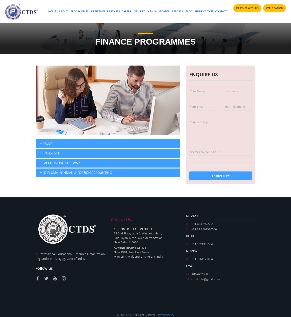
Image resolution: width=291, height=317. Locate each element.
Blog (188, 11)
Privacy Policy (166, 315)
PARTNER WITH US (247, 8)
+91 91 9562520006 (204, 229)
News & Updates (158, 11)
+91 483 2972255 (202, 224)
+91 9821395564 (202, 244)
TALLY (47, 143)
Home (52, 11)
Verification (274, 8)
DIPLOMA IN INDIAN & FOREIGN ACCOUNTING (77, 173)
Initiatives (98, 11)
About (63, 11)
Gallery (139, 11)
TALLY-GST (51, 153)
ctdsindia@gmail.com (205, 279)
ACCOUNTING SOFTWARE (62, 163)
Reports (177, 11)
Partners (113, 11)
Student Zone (203, 11)
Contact (221, 11)
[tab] (108, 143)
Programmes (79, 11)
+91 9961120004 (202, 259)
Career (126, 11)
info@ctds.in (199, 274)
